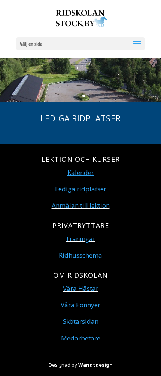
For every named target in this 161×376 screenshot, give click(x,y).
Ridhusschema (80, 255)
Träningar (80, 238)
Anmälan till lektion (81, 205)
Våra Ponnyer (80, 305)
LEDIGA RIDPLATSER (80, 118)
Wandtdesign (95, 364)
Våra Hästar (80, 288)
